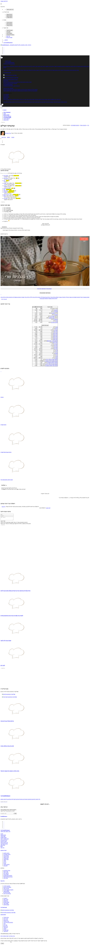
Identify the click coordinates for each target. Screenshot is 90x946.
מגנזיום (56, 353)
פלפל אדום (5, 175)
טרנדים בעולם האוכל (7, 876)
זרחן (57, 354)
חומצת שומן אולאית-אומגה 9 (51, 365)
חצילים (4, 183)
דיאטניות (5, 898)
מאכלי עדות (28, 70)
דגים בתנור (5, 931)
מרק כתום (5, 926)
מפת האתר (3, 836)
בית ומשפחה (53, 99)
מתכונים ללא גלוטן (22, 66)
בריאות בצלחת (64, 102)
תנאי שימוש (6, 838)
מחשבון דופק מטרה (16, 89)
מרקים (28, 66)
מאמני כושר (5, 903)
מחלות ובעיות (44, 99)
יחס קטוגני (48, 508)
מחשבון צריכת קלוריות (32, 90)
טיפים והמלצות (16, 99)
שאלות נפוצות (4, 837)
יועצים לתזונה (6, 904)
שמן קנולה (5, 178)
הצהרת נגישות (9, 37)
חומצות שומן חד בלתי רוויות (52, 364)
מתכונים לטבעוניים (61, 66)
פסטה (46, 66)
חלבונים (56, 310)
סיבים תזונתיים (54, 322)
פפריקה (5, 192)
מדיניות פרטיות (4, 840)
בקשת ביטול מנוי (4, 843)
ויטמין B (56, 331)
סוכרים (53, 313)
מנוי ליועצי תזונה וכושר (5, 831)
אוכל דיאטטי (39, 70)
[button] (7, 63)
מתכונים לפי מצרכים (46, 70)
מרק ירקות (5, 918)
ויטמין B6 (56, 339)
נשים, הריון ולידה (23, 99)
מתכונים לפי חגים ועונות (15, 70)
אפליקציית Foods (7, 72)
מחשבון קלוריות (34, 89)
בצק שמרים (5, 930)
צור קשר (8, 36)
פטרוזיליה (5, 198)
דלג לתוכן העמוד (4, 1)
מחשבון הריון (6, 94)
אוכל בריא (33, 70)
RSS (2, 846)
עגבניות (5, 185)
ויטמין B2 (56, 334)
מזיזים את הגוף (21, 102)
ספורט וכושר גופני (30, 99)
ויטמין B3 (56, 336)
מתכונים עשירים (54, 70)
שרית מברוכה (8, 133)
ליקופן (56, 328)
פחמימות (56, 311)
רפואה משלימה (38, 99)
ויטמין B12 (55, 342)
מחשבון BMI (6, 90)
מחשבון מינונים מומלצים (22, 90)
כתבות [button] (7, 97)
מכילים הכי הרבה (7, 82)
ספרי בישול (23, 70)
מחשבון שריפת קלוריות (26, 89)
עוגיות (49, 66)
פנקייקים (5, 925)
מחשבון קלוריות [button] (13, 83)
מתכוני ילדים (32, 66)
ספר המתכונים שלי (68, 70)
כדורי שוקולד (6, 921)
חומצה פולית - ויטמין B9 (52, 340)
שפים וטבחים (6, 902)
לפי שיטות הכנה (6, 70)
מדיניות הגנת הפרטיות (5, 942)
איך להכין (58, 99)
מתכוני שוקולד (6, 864)
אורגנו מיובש (6, 194)
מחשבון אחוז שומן (13, 90)
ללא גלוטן (5, 865)
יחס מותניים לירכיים (7, 89)
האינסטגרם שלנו (6, 112)
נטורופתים (5, 900)
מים (57, 327)
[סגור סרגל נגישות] (1, 4)
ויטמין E (56, 347)
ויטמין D (56, 345)
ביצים (4, 195)
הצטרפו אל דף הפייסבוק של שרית (44, 288)
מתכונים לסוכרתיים (14, 66)
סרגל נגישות (5, 120)
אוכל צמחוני (67, 66)
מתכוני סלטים (86, 66)
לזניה (4, 923)
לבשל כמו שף (43, 102)
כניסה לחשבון (7, 61)
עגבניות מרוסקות (7, 188)
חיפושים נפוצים (3, 914)
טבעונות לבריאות (49, 102)
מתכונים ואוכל (83, 125)
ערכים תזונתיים (22, 82)
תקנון (2, 838)
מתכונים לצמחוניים (75, 125)
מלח (4, 189)
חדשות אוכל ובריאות (7, 99)
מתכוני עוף (43, 66)
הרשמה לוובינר (6, 118)
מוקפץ (52, 66)
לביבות (4, 928)
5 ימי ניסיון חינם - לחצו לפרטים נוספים (11, 85)
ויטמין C (56, 344)
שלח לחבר (3, 137)
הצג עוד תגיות (4, 299)
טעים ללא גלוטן (57, 102)
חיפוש (4, 110)
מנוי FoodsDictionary (8, 42)
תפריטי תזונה (29, 82)
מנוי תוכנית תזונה (4, 842)
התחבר (5, 40)
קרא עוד (3, 506)
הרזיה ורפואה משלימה (13, 102)
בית (88, 125)
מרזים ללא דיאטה (28, 102)
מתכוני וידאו (60, 70)
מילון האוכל (5, 80)
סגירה (2, 943)
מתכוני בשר (37, 66)
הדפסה (8, 137)
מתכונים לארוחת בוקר (8, 922)
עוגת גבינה (5, 919)
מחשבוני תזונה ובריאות (8, 88)
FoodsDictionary (4, 816)
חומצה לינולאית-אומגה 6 (52, 362)
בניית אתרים (12, 936)
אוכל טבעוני (6, 859)
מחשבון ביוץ (6, 95)
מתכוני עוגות (73, 66)
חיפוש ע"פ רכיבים (15, 82)
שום (4, 180)
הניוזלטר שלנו (4, 807)
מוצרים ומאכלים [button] (14, 79)
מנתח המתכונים (75, 70)
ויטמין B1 (56, 333)
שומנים (56, 314)
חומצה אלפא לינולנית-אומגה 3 (51, 361)
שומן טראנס (51, 317)
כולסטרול (56, 319)
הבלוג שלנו (3, 845)
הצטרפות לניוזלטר (7, 116)
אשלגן (56, 357)
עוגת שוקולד (6, 917)
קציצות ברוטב (6, 114)
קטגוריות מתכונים (4, 850)
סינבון (4, 113)
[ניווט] (1, 56)
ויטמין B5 (56, 337)
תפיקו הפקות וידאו (5, 936)
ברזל (57, 351)
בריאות (49, 99)
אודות (2, 833)
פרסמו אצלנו (3, 835)
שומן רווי (52, 316)
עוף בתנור (5, 927)
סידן (57, 350)
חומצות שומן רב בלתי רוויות (52, 359)
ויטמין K (56, 348)
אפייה (55, 66)
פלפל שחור (5, 190)
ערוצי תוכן (5, 98)
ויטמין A (56, 330)
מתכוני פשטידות (79, 66)
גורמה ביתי (5, 102)
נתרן (57, 320)
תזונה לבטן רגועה (36, 102)
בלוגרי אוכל (5, 899)
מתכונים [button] (13, 63)
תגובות (12, 137)
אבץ (57, 356)
